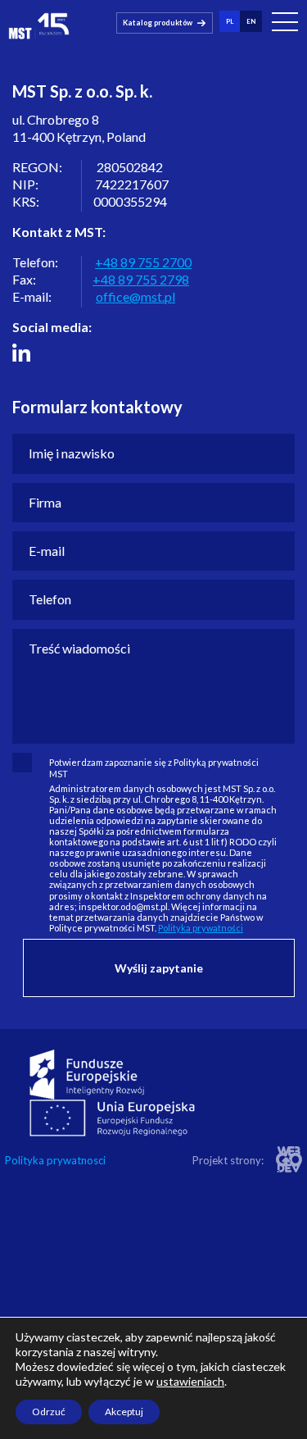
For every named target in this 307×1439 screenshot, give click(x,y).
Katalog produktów (157, 22)
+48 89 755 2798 (141, 279)
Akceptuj (124, 1411)
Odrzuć (48, 1411)
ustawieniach (190, 1381)
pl (229, 21)
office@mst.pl (135, 296)
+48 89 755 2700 (143, 262)
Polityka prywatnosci (55, 1160)
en (250, 21)
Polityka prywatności (200, 927)
